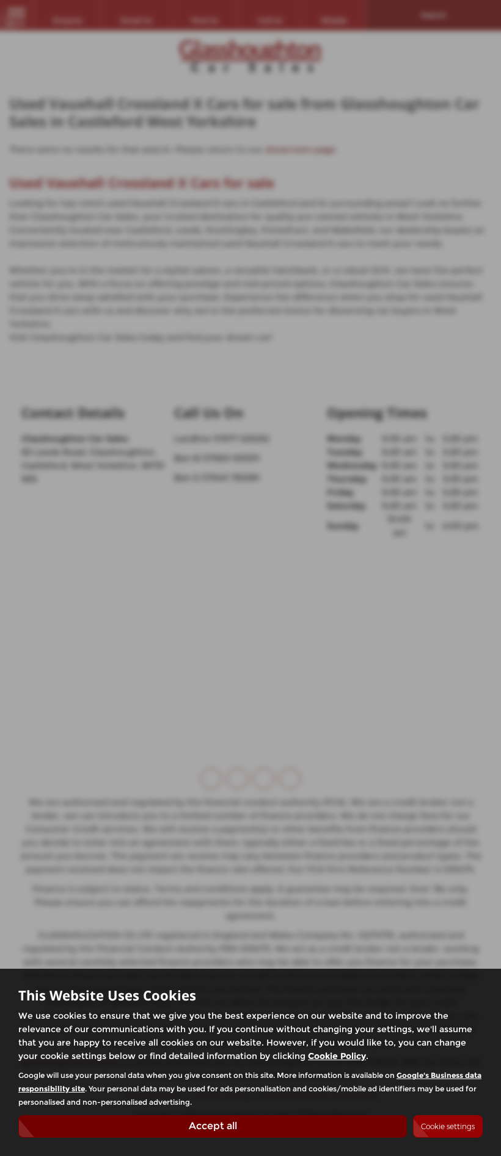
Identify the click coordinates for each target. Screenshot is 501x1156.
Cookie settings (448, 1126)
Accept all (213, 1126)
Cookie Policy (337, 1055)
